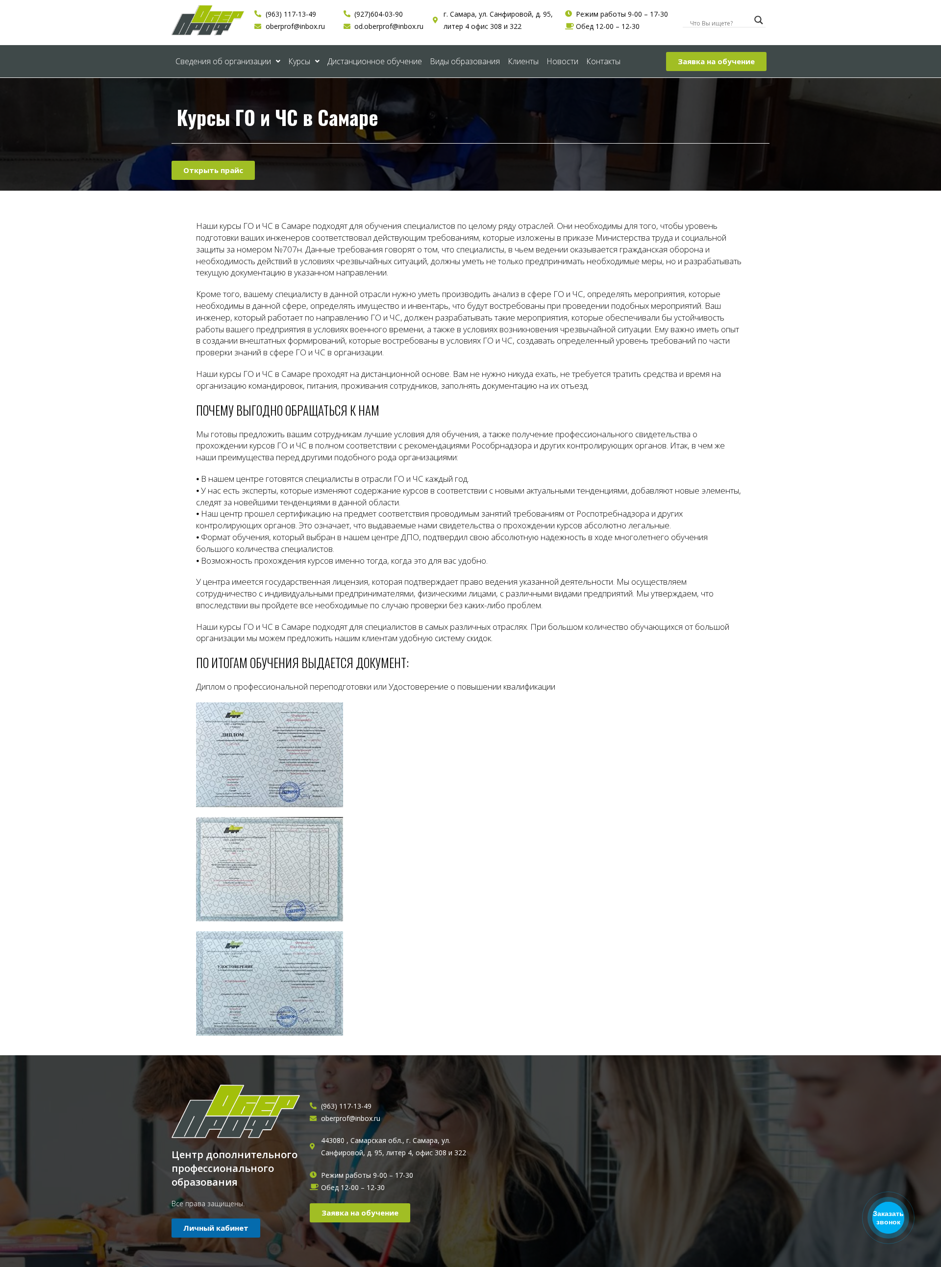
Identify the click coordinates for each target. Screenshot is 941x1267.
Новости (562, 61)
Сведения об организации (223, 61)
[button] (716, 61)
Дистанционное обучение (374, 61)
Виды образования (465, 61)
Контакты (603, 61)
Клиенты (523, 61)
